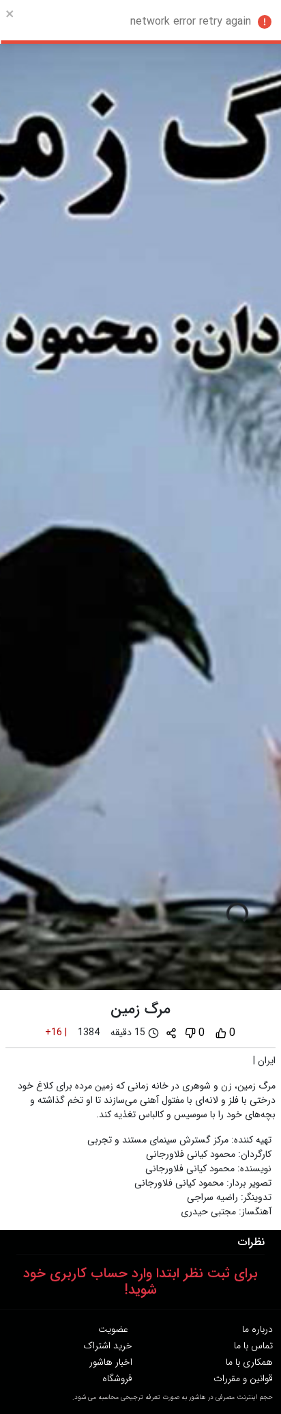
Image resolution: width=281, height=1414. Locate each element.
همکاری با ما (249, 1362)
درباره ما (257, 1329)
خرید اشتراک (107, 1345)
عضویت (113, 1329)
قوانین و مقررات (243, 1378)
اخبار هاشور (110, 1362)
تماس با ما (253, 1345)
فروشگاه (117, 1378)
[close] (10, 13)
